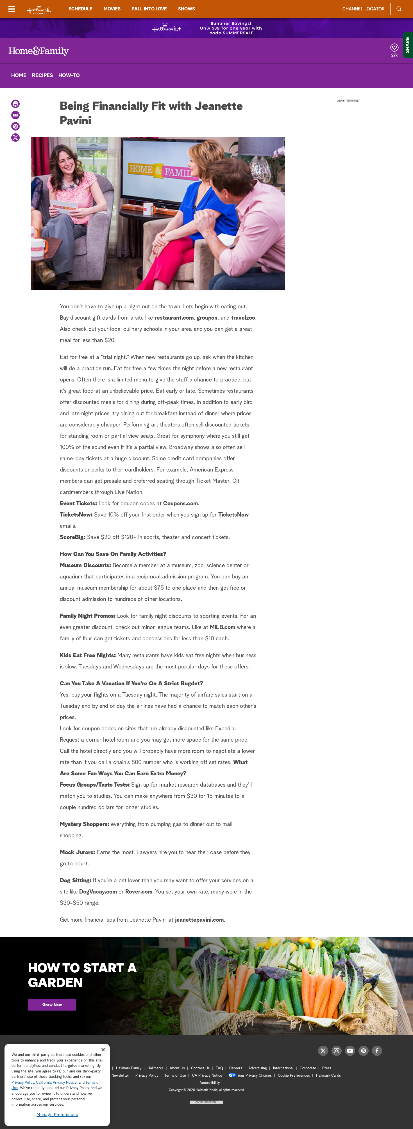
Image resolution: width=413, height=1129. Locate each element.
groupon (207, 318)
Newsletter (120, 1076)
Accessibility (209, 1083)
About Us (177, 1068)
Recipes (42, 75)
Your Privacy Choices (254, 1076)
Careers (235, 1068)
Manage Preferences (57, 1115)
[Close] (103, 1049)
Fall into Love (149, 9)
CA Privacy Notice (207, 1076)
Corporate (308, 1068)
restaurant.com (174, 318)
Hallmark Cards (328, 1076)
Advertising (257, 1068)
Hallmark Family (128, 1068)
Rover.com (138, 892)
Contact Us (200, 1068)
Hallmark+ (156, 1068)
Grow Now (52, 1005)
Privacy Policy (146, 1076)
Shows (186, 9)
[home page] (39, 9)
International (283, 1068)
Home (18, 75)
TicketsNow (233, 515)
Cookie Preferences (294, 1076)
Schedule (80, 9)
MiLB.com (222, 627)
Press (326, 1068)
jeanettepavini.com (199, 920)
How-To (69, 75)
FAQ (219, 1068)
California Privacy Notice (56, 1083)
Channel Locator (363, 9)
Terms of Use (175, 1076)
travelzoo (243, 318)
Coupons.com (180, 503)
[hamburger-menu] (11, 9)
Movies (112, 9)
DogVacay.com (98, 892)
